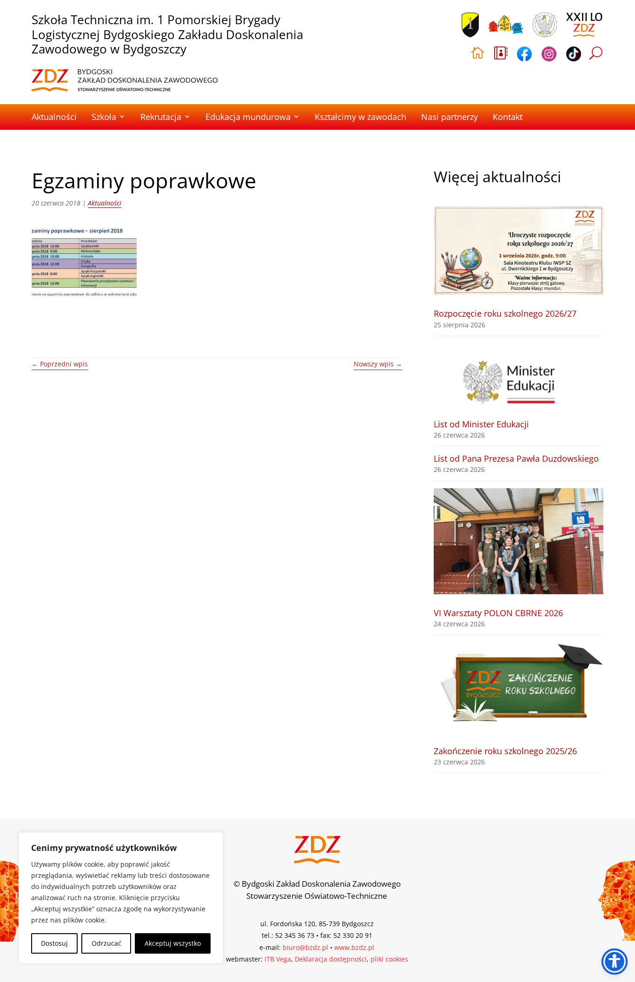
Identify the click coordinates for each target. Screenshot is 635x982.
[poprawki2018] (84, 262)
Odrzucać (106, 943)
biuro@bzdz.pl (305, 947)
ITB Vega (278, 959)
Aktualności (54, 116)
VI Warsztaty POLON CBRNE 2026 (498, 612)
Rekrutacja (160, 116)
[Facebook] (524, 55)
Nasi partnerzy (449, 116)
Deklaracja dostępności (331, 959)
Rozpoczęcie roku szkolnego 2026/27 (505, 313)
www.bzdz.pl (354, 947)
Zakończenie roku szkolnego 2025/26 (505, 750)
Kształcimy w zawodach (360, 116)
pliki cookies (389, 959)
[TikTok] (573, 55)
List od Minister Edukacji (481, 424)
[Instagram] (549, 55)
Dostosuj (54, 943)
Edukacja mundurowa (248, 116)
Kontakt (508, 116)
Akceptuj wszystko (173, 943)
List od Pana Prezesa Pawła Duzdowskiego (516, 458)
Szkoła (104, 116)
